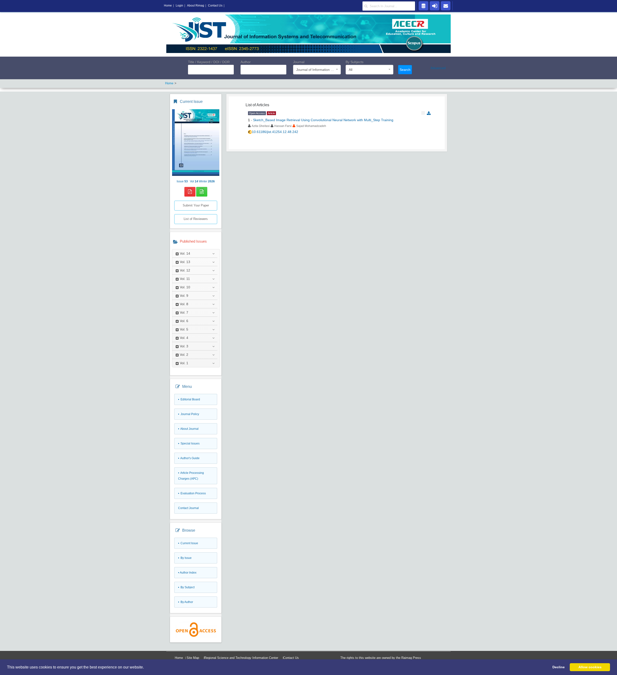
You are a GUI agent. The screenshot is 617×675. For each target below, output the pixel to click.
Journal (298, 62)
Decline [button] (558, 667)
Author (246, 62)
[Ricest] (423, 5)
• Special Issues (189, 443)
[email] (445, 5)
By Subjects (354, 62)
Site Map (193, 658)
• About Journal (188, 428)
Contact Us (291, 658)
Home (179, 658)
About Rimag (195, 5)
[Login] (434, 5)
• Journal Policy (188, 414)
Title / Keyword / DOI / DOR (209, 62)
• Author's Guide (189, 458)
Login (179, 5)
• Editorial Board (189, 399)
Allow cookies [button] (590, 667)
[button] (145, 667)
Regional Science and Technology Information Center (241, 658)
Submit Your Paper (196, 205)
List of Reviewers (196, 219)
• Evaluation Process (192, 493)
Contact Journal (188, 508)
